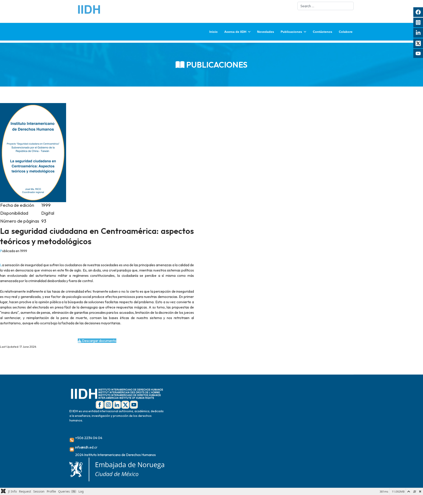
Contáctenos (322, 31)
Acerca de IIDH (235, 31)
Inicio (213, 31)
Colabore (345, 31)
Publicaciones (291, 31)
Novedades (265, 31)
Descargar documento (98, 340)
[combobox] (325, 6)
